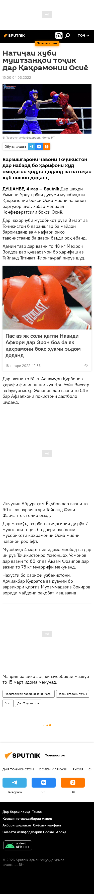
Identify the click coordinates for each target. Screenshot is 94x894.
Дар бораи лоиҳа (16, 812)
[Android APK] (18, 846)
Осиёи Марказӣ (53, 769)
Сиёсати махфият (47, 825)
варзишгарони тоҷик (72, 694)
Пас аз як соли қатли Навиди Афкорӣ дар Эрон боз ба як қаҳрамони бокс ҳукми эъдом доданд (43, 345)
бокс (8, 703)
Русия (77, 769)
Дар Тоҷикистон (28, 703)
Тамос (37, 812)
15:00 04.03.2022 (17, 77)
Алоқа (61, 832)
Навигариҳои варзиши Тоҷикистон (28, 694)
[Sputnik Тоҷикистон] (15, 37)
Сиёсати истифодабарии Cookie (28, 832)
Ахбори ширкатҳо (17, 825)
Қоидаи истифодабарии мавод (27, 818)
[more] (86, 365)
